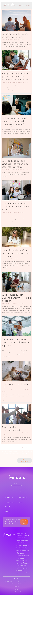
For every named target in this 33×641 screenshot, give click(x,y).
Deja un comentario (6, 39)
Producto (7, 506)
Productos (14, 39)
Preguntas (7, 511)
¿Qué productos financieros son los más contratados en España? (15, 206)
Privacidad (16, 586)
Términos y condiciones (16, 583)
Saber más (8, 460)
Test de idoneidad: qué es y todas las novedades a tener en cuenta (15, 253)
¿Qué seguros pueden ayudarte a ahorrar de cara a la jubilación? (16, 297)
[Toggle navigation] (27, 4)
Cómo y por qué (9, 502)
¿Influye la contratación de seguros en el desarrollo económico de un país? (15, 121)
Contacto (21, 502)
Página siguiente (26, 447)
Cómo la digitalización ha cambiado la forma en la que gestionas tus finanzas (16, 163)
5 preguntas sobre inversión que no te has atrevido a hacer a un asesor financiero (15, 76)
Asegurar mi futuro (24, 522)
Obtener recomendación (24, 460)
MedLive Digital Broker (16, 591)
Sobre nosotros (22, 497)
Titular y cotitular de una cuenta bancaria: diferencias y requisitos (16, 342)
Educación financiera (17, 82)
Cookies (16, 589)
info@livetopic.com (16, 483)
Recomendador (9, 497)
